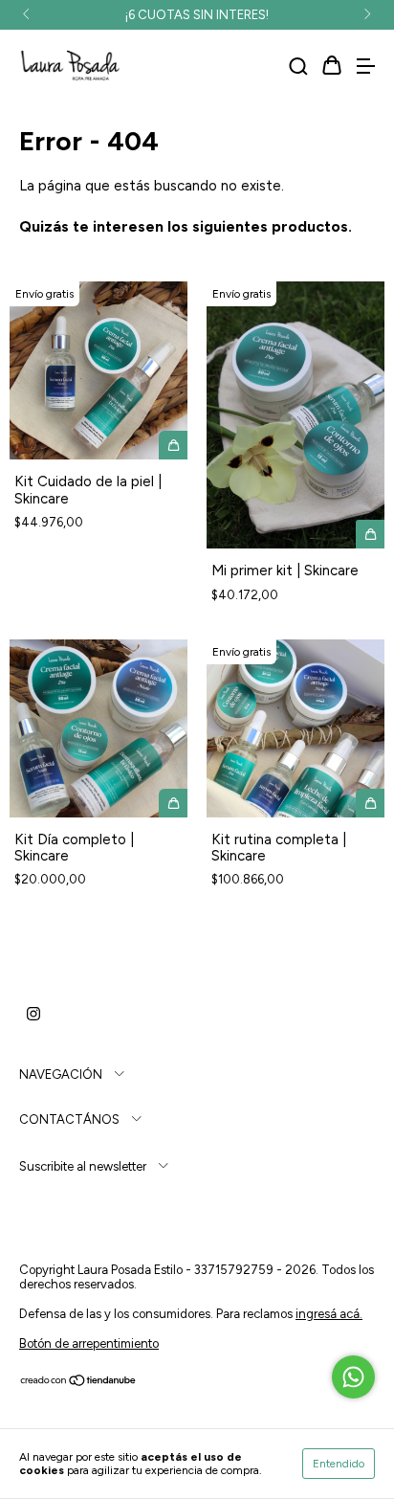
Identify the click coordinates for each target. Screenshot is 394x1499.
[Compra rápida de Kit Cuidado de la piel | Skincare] (173, 445)
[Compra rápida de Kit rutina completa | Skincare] (370, 803)
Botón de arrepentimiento (89, 1343)
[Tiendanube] (79, 1383)
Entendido (338, 1463)
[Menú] (365, 67)
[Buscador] (298, 67)
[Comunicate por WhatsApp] (353, 1376)
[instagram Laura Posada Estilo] (33, 1014)
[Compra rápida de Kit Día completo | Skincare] (173, 803)
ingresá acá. (329, 1314)
